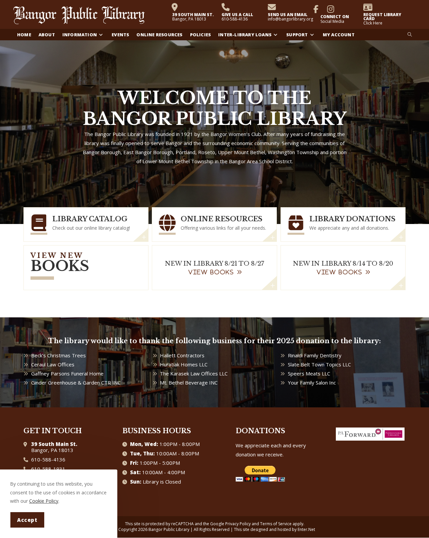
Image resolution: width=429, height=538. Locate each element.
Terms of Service (276, 524)
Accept (27, 520)
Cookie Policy (43, 501)
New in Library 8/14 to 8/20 (343, 263)
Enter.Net (306, 529)
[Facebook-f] (316, 9)
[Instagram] (331, 9)
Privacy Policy (238, 524)
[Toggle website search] (410, 35)
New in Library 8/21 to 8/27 (214, 263)
